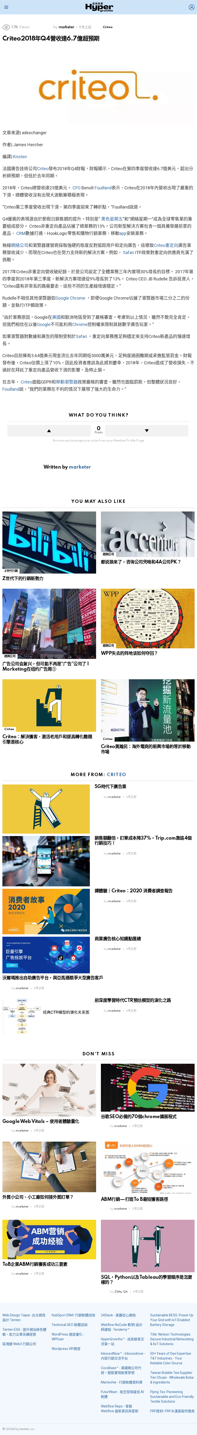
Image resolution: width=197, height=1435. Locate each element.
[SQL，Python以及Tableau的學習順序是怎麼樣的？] (148, 1246)
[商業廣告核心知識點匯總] (46, 955)
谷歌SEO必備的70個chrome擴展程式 (139, 1117)
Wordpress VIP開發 (66, 1349)
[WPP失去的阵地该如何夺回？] (148, 618)
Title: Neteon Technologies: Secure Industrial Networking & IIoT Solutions (172, 1339)
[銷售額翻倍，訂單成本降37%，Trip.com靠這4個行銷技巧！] (46, 861)
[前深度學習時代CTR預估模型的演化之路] (46, 1016)
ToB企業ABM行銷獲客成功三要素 (35, 1264)
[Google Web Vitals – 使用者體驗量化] (49, 1090)
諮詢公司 (108, 554)
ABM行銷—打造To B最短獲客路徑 (134, 1199)
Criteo (43, 168)
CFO (76, 187)
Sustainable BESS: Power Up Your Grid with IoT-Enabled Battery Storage (171, 1320)
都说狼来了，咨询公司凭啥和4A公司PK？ (141, 562)
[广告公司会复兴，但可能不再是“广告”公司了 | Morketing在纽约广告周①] (49, 624)
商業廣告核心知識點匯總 (118, 939)
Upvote (49, 430)
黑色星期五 (112, 218)
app (122, 233)
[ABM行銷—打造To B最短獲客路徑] (148, 1168)
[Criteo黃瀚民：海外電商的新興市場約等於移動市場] (148, 710)
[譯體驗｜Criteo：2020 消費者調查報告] (46, 911)
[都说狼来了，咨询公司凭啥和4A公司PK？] (148, 534)
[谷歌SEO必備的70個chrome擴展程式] (148, 1088)
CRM (20, 233)
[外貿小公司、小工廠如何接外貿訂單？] (49, 1167)
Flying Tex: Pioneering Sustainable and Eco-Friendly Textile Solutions (172, 1396)
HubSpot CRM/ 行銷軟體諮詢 (73, 1315)
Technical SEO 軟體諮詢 (69, 1325)
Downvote (146, 430)
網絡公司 (19, 245)
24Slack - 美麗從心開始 (118, 1315)
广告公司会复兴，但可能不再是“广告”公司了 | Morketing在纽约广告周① (45, 667)
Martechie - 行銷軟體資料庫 (121, 1382)
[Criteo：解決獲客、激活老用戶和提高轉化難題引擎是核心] (49, 705)
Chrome (77, 298)
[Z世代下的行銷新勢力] (49, 542)
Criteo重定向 (166, 245)
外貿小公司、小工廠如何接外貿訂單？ (38, 1197)
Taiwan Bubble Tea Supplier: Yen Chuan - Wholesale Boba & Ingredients (172, 1377)
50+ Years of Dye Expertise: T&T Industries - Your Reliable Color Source (171, 1358)
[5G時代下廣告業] (46, 809)
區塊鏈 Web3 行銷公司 (19, 1344)
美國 (56, 317)
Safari (128, 252)
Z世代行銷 (11, 571)
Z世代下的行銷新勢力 (22, 578)
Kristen (20, 156)
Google (62, 298)
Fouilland (103, 187)
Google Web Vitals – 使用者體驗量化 (40, 1121)
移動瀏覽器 (67, 381)
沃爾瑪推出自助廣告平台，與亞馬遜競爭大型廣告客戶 (52, 978)
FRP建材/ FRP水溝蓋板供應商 (172, 1411)
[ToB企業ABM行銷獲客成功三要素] (49, 1240)
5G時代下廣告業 (110, 786)
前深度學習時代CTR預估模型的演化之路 (133, 1000)
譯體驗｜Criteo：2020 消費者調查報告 (134, 891)
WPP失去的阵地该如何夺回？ (129, 653)
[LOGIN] (192, 7)
